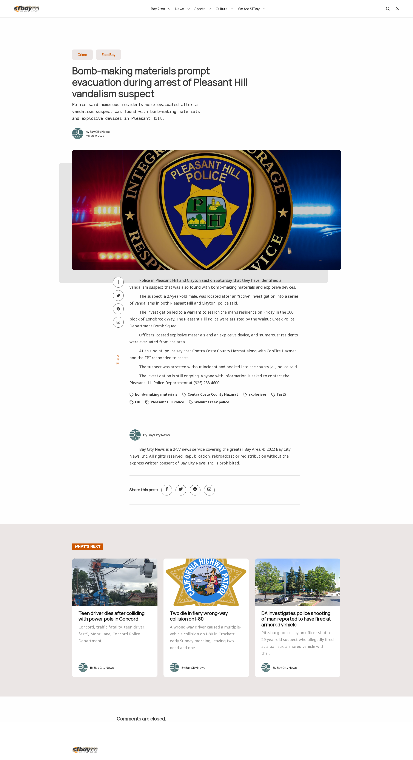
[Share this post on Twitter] (118, 295)
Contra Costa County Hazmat (213, 394)
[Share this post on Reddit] (118, 308)
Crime (82, 54)
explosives (257, 394)
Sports (199, 8)
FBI (137, 402)
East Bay (108, 54)
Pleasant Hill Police (167, 402)
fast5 (281, 394)
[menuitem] (159, 10)
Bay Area (158, 8)
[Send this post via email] (118, 322)
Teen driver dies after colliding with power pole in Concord (112, 616)
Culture (222, 8)
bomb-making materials (156, 394)
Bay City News (100, 132)
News (179, 8)
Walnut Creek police (211, 402)
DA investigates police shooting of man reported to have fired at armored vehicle (296, 619)
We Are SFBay (249, 8)
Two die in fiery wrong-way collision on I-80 (199, 616)
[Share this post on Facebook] (118, 282)
